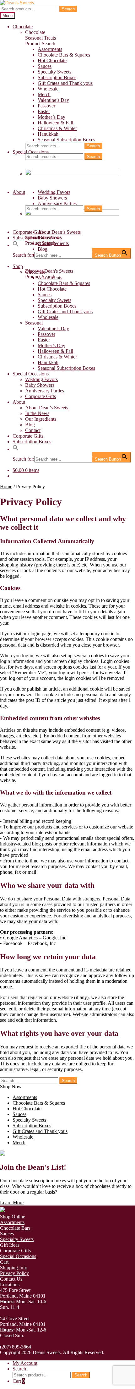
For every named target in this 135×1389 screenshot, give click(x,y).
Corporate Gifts (28, 232)
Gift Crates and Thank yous (65, 83)
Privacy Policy (14, 1273)
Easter (44, 111)
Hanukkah (48, 134)
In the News (37, 413)
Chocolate (23, 26)
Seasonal (34, 322)
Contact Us (11, 1279)
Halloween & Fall (55, 122)
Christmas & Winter (57, 128)
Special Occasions (31, 152)
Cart (4, 1262)
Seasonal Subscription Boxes (66, 139)
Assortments (50, 49)
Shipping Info (13, 1267)
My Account (25, 1363)
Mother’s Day (51, 117)
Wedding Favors (54, 192)
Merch (44, 94)
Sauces (44, 66)
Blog (30, 424)
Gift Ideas (9, 1245)
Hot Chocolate (52, 60)
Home (6, 486)
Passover (46, 105)
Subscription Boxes (57, 77)
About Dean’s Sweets (59, 232)
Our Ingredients (53, 243)
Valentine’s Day (53, 100)
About (19, 192)
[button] (16, 245)
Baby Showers (52, 197)
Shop (18, 266)
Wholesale (48, 88)
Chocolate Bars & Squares (64, 54)
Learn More (12, 1202)
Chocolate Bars (15, 1228)
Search (68, 9)
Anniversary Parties (57, 203)
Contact (32, 430)
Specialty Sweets (54, 71)
